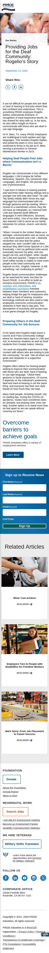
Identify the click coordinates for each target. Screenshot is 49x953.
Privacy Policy (26, 931)
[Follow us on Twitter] (43, 878)
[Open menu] (34, 6)
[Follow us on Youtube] (25, 878)
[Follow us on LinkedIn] (15, 878)
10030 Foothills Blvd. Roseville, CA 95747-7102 (17, 894)
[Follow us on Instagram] (34, 878)
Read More (23, 604)
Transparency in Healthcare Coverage (23, 940)
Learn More (12, 454)
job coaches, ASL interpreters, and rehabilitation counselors (22, 286)
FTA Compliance (12, 944)
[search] (43, 6)
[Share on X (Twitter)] (8, 88)
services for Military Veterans (27, 859)
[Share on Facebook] (15, 88)
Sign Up (24, 526)
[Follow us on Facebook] (6, 878)
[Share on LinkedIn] (21, 88)
